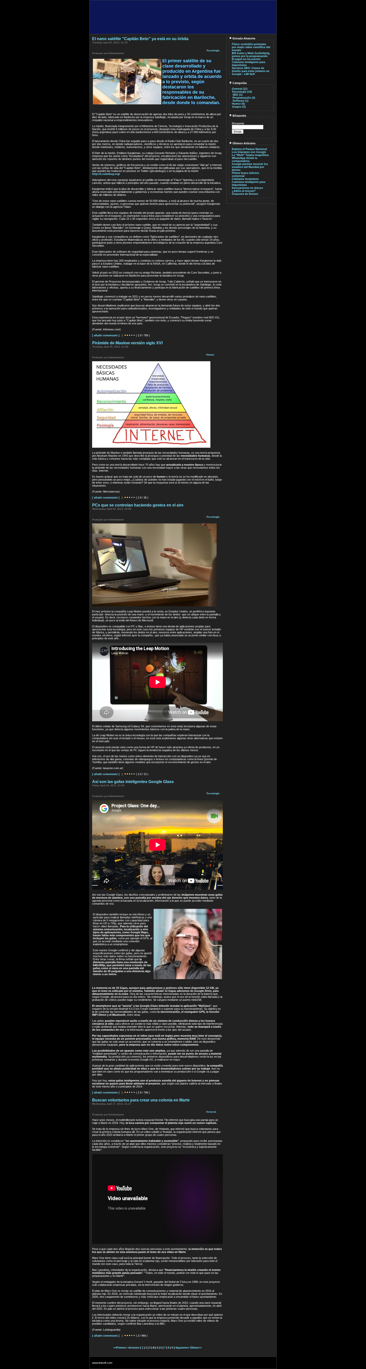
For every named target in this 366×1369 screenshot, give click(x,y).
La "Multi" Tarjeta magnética (250, 154)
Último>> (196, 1347)
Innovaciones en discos (247, 187)
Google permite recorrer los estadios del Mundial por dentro (250, 166)
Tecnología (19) (242, 91)
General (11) (239, 88)
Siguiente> (182, 1347)
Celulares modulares (245, 178)
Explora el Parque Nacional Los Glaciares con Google (249, 150)
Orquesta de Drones (245, 193)
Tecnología (213, 50)
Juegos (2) (239, 106)
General (211, 1111)
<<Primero (120, 1347)
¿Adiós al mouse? (244, 190)
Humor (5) (238, 103)
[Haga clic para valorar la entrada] (125, 335)
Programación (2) (244, 97)
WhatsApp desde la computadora (244, 159)
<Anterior (133, 1347)
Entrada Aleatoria (243, 38)
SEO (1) (238, 94)
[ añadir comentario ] (106, 335)
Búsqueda (239, 115)
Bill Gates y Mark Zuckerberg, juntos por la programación (251, 55)
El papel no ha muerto (246, 59)
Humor (210, 354)
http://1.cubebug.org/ (106, 173)
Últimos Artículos (243, 143)
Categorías (239, 82)
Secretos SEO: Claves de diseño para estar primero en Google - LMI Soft (250, 71)
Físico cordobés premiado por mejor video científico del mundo (251, 47)
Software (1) (240, 100)
